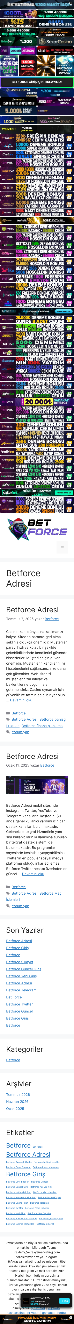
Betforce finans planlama (42, 726)
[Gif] (37, 220)
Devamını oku (21, 700)
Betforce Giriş (17, 948)
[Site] (37, 138)
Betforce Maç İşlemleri (45, 1192)
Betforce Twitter (19, 1004)
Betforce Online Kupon (49, 1197)
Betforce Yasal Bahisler (37, 1208)
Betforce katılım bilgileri (18, 1192)
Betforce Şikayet (19, 962)
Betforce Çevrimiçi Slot (51, 1218)
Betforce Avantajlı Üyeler (19, 1162)
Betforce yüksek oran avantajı (21, 1218)
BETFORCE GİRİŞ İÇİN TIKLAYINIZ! (37, 82)
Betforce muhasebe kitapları (21, 1197)
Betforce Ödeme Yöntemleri (20, 1224)
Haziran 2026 (17, 1102)
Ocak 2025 (15, 1109)
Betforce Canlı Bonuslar (18, 1167)
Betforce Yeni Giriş (21, 976)
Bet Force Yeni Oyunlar (39, 1213)
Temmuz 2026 (18, 1095)
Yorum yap (20, 732)
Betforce (19, 713)
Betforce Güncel (19, 1011)
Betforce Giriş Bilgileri (17, 1181)
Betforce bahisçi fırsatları (47, 1162)
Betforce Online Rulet (17, 1203)
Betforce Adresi (32, 609)
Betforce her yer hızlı (41, 1187)
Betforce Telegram (21, 990)
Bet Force (14, 997)
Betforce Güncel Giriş (23, 969)
